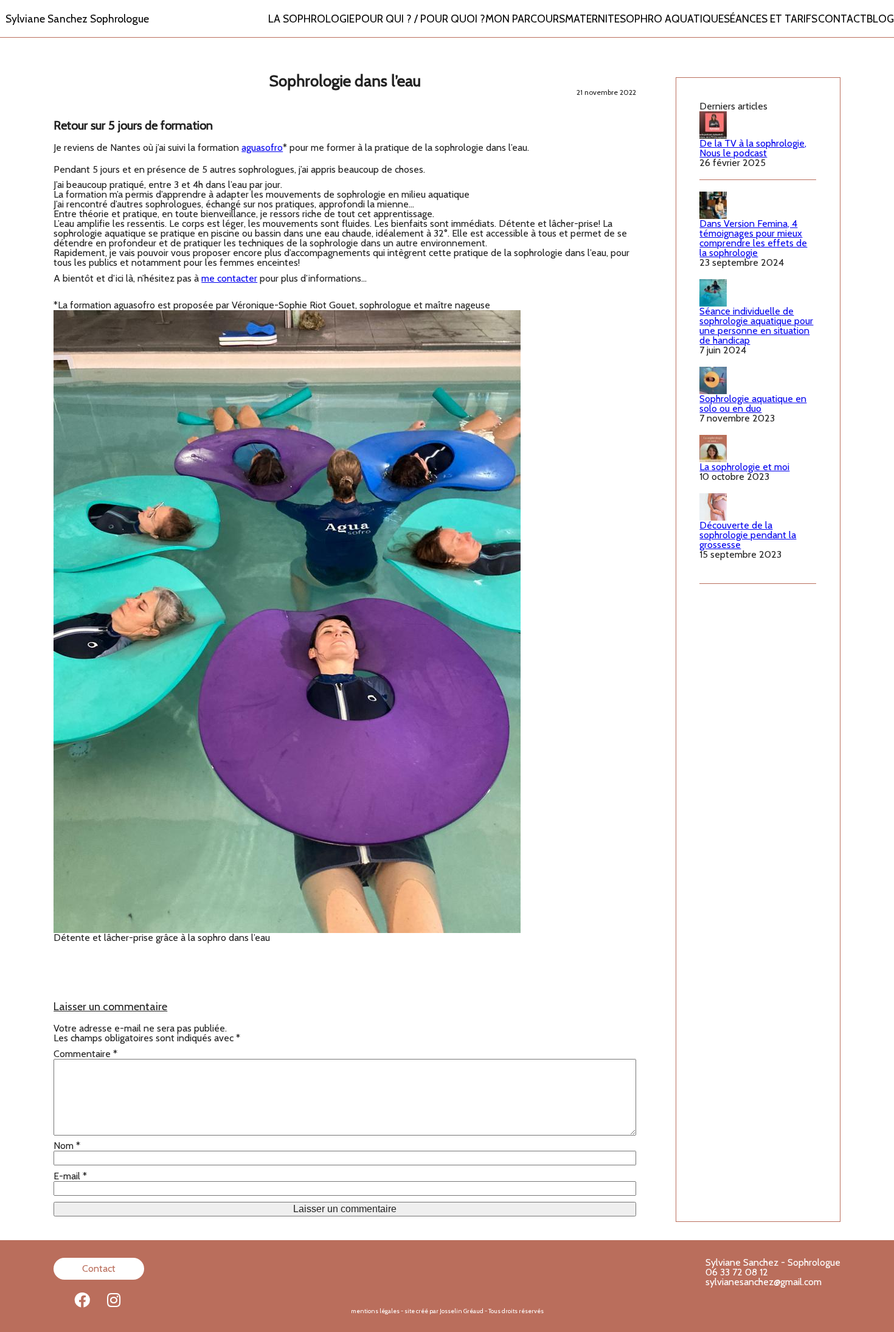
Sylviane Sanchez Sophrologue (77, 18)
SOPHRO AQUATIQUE (672, 18)
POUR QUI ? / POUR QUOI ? (420, 18)
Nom (67, 1146)
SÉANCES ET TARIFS (770, 18)
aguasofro (262, 147)
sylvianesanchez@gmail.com (763, 1282)
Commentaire (85, 1054)
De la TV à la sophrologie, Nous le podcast (752, 148)
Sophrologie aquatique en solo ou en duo (752, 403)
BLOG (880, 18)
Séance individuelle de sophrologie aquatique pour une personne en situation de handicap (756, 325)
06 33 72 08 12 (736, 1272)
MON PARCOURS (525, 18)
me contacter (229, 278)
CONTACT (842, 18)
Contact (99, 1268)
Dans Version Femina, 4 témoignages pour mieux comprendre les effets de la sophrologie (753, 238)
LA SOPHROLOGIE (311, 18)
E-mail (70, 1176)
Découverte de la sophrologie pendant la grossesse (747, 534)
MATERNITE (592, 18)
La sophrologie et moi (744, 467)
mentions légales (375, 1311)
